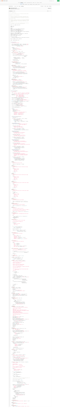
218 (9, 155)
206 (9, 147)
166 (9, 121)
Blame (45, 6)
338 (9, 234)
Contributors (31, 4)
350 (9, 242)
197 (9, 141)
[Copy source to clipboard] (47, 11)
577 (9, 392)
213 (9, 152)
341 (9, 236)
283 (9, 198)
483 (9, 330)
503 (9, 343)
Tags (28, 4)
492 (9, 336)
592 (9, 402)
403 (9, 277)
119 (9, 90)
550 (9, 374)
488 (9, 333)
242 (9, 171)
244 (9, 172)
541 (9, 368)
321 (9, 223)
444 (9, 304)
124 (9, 93)
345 (9, 239)
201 (9, 144)
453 (9, 310)
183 (9, 132)
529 (9, 360)
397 (9, 273)
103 (9, 79)
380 (9, 262)
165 (9, 120)
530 (9, 361)
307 (9, 214)
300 (9, 209)
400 (9, 275)
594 (9, 403)
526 (9, 358)
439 (9, 301)
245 (9, 173)
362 (9, 250)
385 (9, 265)
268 (9, 188)
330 (9, 229)
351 (9, 243)
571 (9, 388)
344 (9, 238)
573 (9, 389)
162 (9, 118)
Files (21, 4)
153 (9, 112)
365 (9, 252)
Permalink (50, 6)
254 (9, 179)
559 (9, 380)
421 (9, 289)
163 (9, 119)
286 (9, 200)
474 (9, 324)
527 (9, 359)
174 (9, 126)
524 (9, 357)
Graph (34, 4)
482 (9, 329)
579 (9, 393)
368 (9, 254)
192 (9, 138)
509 (9, 347)
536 (9, 365)
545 (9, 371)
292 (9, 204)
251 (9, 177)
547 (9, 372)
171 (9, 124)
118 (9, 89)
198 (9, 142)
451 (9, 309)
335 (9, 232)
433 (9, 297)
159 (9, 116)
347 (9, 240)
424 (9, 291)
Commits (23, 4)
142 (9, 105)
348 (9, 241)
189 (9, 136)
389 (9, 268)
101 (9, 78)
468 (9, 320)
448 (9, 307)
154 (9, 113)
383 (9, 264)
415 (9, 285)
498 (9, 340)
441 (9, 302)
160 (9, 117)
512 (9, 349)
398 (9, 274)
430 (9, 295)
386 (9, 266)
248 (9, 175)
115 (9, 87)
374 (9, 258)
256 (9, 180)
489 (9, 334)
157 (9, 115)
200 (9, 143)
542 (9, 369)
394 (9, 271)
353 (9, 244)
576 (9, 391)
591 (9, 401)
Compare (36, 4)
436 (9, 299)
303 (9, 211)
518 (9, 353)
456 (9, 312)
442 (9, 303)
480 (9, 328)
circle (17, 6)
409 (9, 281)
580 (9, 394)
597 (9, 405)
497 (9, 339)
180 (9, 130)
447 (9, 306)
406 (9, 279)
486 (9, 332)
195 (9, 140)
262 (9, 184)
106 (9, 81)
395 (9, 272)
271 (9, 190)
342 (9, 237)
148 (9, 109)
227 (9, 161)
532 (9, 362)
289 (9, 202)
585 (9, 397)
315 (9, 219)
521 (9, 355)
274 (9, 192)
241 (9, 170)
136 (9, 101)
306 (9, 213)
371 (9, 256)
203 (9, 145)
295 (9, 206)
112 (9, 85)
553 (9, 376)
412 (9, 283)
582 (9, 395)
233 (9, 165)
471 (9, 322)
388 (9, 267)
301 (9, 210)
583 (9, 396)
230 (9, 163)
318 (9, 221)
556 (9, 378)
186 (9, 134)
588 (9, 399)
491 (9, 335)
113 (9, 86)
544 (9, 370)
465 (9, 318)
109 (9, 83)
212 (9, 151)
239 (9, 169)
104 (9, 80)
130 (9, 97)
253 (9, 178)
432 (9, 296)
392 (9, 270)
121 (9, 91)
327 (9, 227)
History (47, 6)
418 (9, 287)
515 (9, 351)
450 (9, 308)
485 (9, 331)
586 (9, 398)
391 (9, 269)
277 (9, 194)
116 (9, 88)
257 (9, 181)
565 (9, 384)
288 (9, 201)
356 (9, 246)
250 (9, 176)
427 (9, 293)
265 (9, 186)
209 (9, 149)
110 (9, 84)
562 (9, 382)
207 (9, 148)
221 (9, 157)
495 (9, 338)
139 (9, 103)
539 (9, 367)
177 (9, 128)
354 (9, 245)
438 (9, 300)
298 (9, 208)
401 (9, 276)
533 (9, 363)
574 (9, 390)
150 (9, 110)
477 (9, 326)
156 (9, 114)
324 (9, 225)
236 (9, 167)
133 (9, 99)
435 (9, 298)
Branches (26, 4)
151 (9, 111)
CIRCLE (4, 0)
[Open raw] (48, 11)
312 (9, 217)
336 (9, 233)
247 (9, 174)
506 (9, 345)
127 (9, 95)
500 (9, 341)
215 (9, 153)
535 (9, 364)
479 (9, 327)
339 (9, 235)
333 (9, 231)
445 (9, 305)
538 (9, 366)
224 (9, 159)
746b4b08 (49, 8)
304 (9, 212)
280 (9, 196)
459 (9, 314)
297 (9, 207)
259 (9, 182)
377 (9, 260)
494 (9, 337)
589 (9, 400)
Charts (38, 4)
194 (9, 139)
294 (9, 205)
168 (9, 122)
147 (9, 108)
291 (9, 203)
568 (9, 386)
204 (9, 146)
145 (9, 107)
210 (9, 150)
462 (9, 316)
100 (9, 77)
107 (9, 82)
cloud (6, 0)
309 (9, 215)
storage (19, 6)
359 (9, 248)
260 (9, 183)
